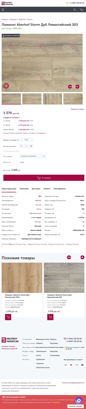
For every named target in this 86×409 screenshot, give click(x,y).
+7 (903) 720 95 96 (74, 341)
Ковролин (54, 351)
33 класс (38, 222)
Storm (39, 209)
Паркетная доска (43, 367)
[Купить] (8, 317)
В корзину (46, 178)
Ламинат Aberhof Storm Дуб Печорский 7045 (17, 296)
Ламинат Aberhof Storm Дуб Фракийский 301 (59, 296)
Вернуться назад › (77, 109)
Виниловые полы (42, 339)
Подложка (54, 343)
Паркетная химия (56, 347)
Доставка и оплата (29, 347)
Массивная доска (43, 347)
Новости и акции (28, 343)
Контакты (25, 359)
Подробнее (56, 402)
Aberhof (38, 201)
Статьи (25, 355)
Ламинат (39, 343)
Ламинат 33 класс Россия (37, 244)
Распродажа (55, 355)
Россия (38, 205)
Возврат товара (28, 351)
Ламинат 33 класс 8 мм (17, 244)
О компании (26, 339)
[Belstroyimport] (10, 341)
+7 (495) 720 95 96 (76, 3)
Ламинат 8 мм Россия (56, 244)
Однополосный (35, 213)
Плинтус (53, 339)
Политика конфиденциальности (73, 383)
